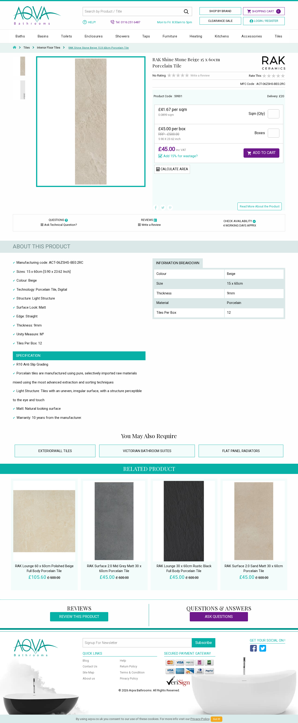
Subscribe (203, 642)
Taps (146, 36)
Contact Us (90, 666)
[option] (23, 68)
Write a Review (200, 75)
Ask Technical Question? (60, 225)
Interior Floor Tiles (48, 47)
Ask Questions (219, 616)
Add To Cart (264, 152)
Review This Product (79, 616)
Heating (196, 36)
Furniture (170, 36)
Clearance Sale (220, 21)
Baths (20, 36)
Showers (122, 36)
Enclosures (94, 36)
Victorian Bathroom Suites (147, 451)
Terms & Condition (132, 672)
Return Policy (128, 666)
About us (89, 678)
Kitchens (222, 36)
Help (123, 660)
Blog (86, 660)
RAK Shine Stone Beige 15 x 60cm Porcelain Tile (98, 47)
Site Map (88, 672)
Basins (43, 36)
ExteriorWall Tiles (55, 451)
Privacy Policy (129, 678)
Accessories (251, 36)
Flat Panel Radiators (241, 451)
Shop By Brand (220, 11)
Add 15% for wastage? (180, 156)
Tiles (278, 36)
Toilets (66, 36)
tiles (27, 47)
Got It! (216, 719)
